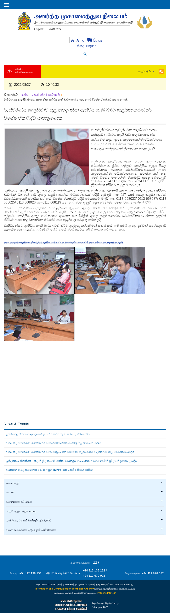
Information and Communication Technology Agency (64, 588)
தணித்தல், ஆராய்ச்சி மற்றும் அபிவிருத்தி (28, 520)
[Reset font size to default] (78, 40)
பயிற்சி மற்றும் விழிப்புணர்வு (21, 511)
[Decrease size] (83, 40)
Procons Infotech (106, 593)
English (91, 46)
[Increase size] (72, 40)
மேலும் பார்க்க (145, 71)
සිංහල (81, 46)
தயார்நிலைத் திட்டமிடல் (19, 501)
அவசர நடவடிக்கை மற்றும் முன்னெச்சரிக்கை (31, 529)
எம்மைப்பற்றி (12, 483)
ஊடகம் (10, 492)
